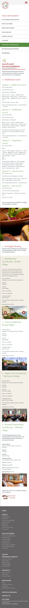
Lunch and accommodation (8, 544)
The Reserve (5, 518)
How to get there (7, 24)
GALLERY (5, 554)
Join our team (5, 529)
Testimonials (6, 53)
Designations (5, 524)
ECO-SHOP (5, 599)
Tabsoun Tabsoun (6, 562)
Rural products (5, 560)
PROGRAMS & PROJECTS (10, 557)
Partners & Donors (6, 522)
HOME (4, 511)
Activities (5, 40)
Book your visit (6, 32)
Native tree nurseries (7, 559)
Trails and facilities (8, 28)
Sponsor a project (6, 576)
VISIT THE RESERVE (8, 534)
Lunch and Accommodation (10, 44)
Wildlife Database (6, 564)
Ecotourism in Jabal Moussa (10, 19)
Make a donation (6, 572)
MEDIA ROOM (6, 580)
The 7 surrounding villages (8, 520)
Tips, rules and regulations (8, 546)
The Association (6, 516)
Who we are (5, 525)
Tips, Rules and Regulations (10, 49)
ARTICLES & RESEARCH (9, 592)
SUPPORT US (6, 570)
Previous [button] (5, 312)
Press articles (5, 586)
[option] (14, 312)
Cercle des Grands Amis (7, 527)
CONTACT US (6, 596)
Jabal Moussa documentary (8, 588)
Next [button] (23, 312)
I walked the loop (7, 36)
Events (3, 582)
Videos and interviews (7, 584)
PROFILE (4, 515)
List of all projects (6, 566)
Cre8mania (15, 603)
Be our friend (5, 574)
